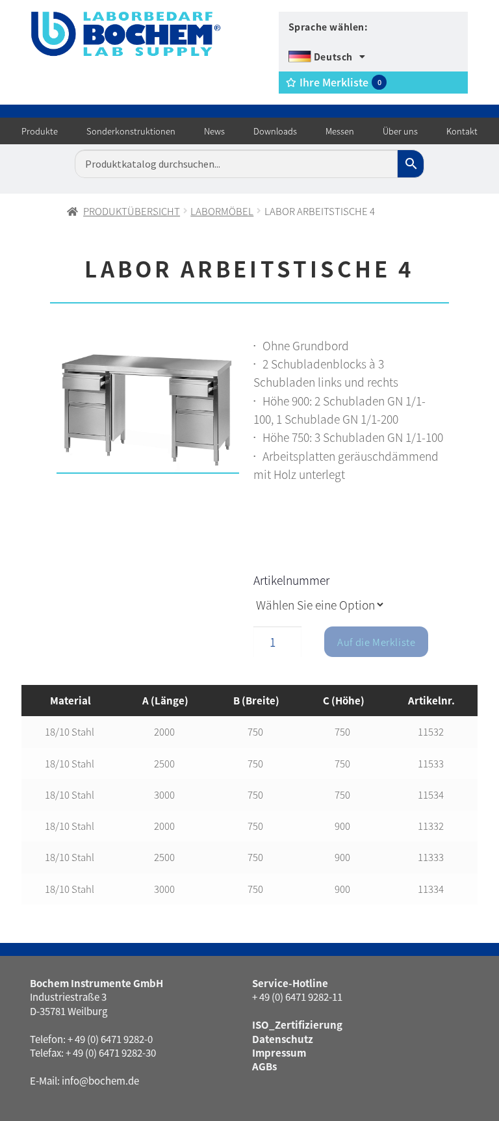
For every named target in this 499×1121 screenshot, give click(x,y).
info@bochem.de (100, 1080)
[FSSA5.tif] (148, 408)
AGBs (264, 1066)
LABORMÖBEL (221, 211)
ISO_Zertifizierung (297, 1024)
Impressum (279, 1052)
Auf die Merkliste (376, 642)
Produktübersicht (131, 211)
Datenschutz (282, 1039)
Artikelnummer (291, 580)
